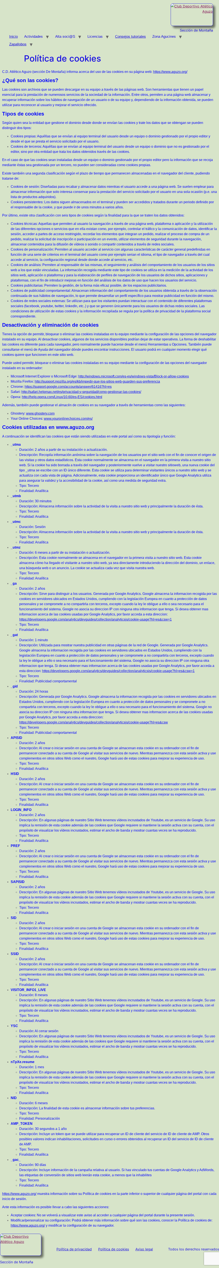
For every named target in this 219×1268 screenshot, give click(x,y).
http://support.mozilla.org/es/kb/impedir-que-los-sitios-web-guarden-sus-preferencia (97, 381)
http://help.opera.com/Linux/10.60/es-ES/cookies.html (62, 397)
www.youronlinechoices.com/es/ (68, 418)
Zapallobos (18, 44)
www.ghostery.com (40, 413)
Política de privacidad (74, 1249)
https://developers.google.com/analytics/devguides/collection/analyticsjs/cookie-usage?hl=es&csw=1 (95, 619)
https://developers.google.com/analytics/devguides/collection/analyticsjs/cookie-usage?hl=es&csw (93, 722)
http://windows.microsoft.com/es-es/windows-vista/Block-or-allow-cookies (133, 376)
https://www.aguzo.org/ (170, 72)
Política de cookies (113, 1249)
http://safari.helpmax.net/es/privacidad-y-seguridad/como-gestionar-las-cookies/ (81, 392)
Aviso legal (144, 1249)
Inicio (13, 37)
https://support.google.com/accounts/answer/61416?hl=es (68, 386)
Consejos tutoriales (130, 37)
